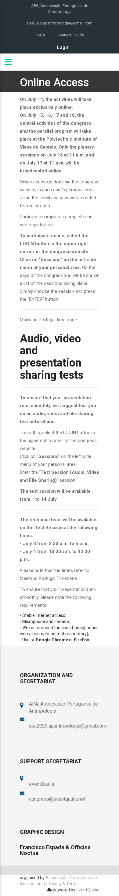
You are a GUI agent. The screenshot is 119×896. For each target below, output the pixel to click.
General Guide (71, 35)
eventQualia (87, 889)
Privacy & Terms (63, 883)
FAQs (40, 35)
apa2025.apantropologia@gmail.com (59, 23)
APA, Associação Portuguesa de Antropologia (59, 8)
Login (63, 47)
